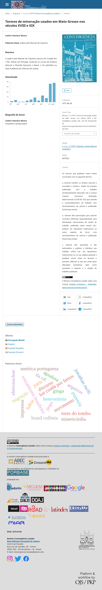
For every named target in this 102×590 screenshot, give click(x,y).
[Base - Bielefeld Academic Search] (35, 519)
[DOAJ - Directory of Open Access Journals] (37, 502)
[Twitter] (18, 560)
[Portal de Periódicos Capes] (55, 490)
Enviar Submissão (14, 324)
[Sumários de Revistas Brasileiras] (16, 519)
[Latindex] (59, 511)
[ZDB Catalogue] (24, 511)
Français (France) (15, 352)
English (11, 344)
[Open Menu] (7, 4)
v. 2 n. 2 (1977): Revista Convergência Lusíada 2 (41, 13)
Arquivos (16, 13)
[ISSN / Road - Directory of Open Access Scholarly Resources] (39, 511)
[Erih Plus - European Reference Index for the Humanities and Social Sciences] (79, 511)
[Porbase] (18, 475)
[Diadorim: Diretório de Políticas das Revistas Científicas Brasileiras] (14, 490)
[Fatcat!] (13, 511)
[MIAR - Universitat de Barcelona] (16, 524)
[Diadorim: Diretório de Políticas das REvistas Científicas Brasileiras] (30, 502)
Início (7, 13)
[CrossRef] (40, 464)
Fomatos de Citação (72, 133)
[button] (69, 297)
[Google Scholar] (76, 490)
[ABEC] (17, 464)
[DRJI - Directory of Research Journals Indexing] (25, 502)
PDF (67, 90)
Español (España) (16, 348)
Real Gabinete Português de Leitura (23, 541)
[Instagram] (9, 560)
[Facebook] (26, 560)
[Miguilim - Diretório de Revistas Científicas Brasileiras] (33, 490)
